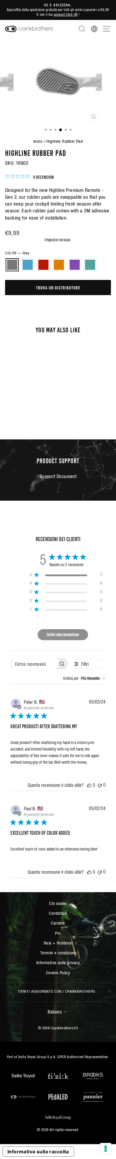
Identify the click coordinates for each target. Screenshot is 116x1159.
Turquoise (90, 265)
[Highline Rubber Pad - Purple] (39, 406)
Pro (58, 933)
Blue (28, 265)
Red (43, 265)
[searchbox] (34, 664)
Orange (59, 265)
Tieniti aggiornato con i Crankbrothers (56, 991)
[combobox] (84, 678)
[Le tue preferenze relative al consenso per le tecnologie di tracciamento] (105, 1148)
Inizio (38, 141)
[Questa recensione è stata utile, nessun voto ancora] (89, 785)
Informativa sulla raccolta (38, 1152)
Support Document (58, 476)
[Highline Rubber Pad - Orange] (32, 406)
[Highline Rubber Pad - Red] (25, 406)
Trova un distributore (58, 287)
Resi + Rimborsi (58, 942)
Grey (12, 265)
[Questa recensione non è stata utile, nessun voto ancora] (100, 785)
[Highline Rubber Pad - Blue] (18, 406)
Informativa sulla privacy (58, 962)
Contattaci (58, 913)
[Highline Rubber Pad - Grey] (11, 406)
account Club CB (65, 14)
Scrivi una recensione (63, 634)
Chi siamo (58, 903)
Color (17, 253)
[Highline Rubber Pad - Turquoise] (25, 412)
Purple (75, 265)
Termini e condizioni (58, 952)
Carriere (58, 922)
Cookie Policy (58, 972)
